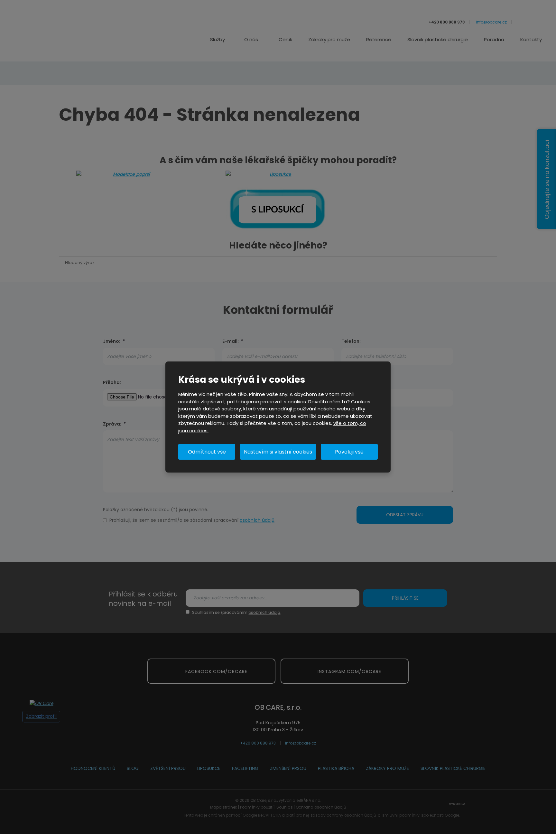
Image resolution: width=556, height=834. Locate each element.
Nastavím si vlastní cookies (278, 451)
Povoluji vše (349, 451)
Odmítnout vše (207, 451)
